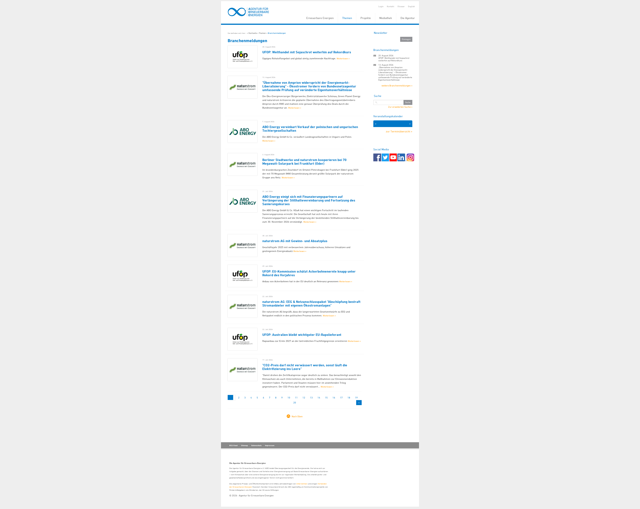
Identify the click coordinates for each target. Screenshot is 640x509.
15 (326, 397)
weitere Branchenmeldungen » (397, 85)
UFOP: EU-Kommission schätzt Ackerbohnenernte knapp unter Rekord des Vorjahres (309, 273)
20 (294, 402)
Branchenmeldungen (277, 33)
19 (356, 397)
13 (311, 397)
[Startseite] (248, 12)
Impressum (269, 445)
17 (341, 397)
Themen (347, 18)
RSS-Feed (233, 445)
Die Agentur (407, 18)
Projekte (365, 18)
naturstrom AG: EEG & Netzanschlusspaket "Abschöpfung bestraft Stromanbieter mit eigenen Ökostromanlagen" (311, 303)
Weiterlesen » (343, 58)
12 (303, 397)
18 (349, 397)
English (411, 6)
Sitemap (244, 445)
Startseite (252, 33)
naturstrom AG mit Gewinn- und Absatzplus (294, 241)
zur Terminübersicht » (399, 131)
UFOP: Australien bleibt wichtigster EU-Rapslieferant (301, 335)
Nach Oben (297, 416)
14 (319, 397)
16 (333, 397)
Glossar (401, 6)
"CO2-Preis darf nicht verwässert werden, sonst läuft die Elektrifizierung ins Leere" (304, 367)
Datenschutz (256, 445)
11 (296, 397)
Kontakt (390, 6)
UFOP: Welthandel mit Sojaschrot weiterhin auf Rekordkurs (306, 52)
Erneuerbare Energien (320, 18)
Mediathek (385, 18)
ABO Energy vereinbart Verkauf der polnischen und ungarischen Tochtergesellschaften (310, 129)
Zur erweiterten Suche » (400, 107)
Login (381, 6)
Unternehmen (301, 484)
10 (289, 397)
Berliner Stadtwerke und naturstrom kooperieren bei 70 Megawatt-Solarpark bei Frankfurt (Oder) (304, 162)
